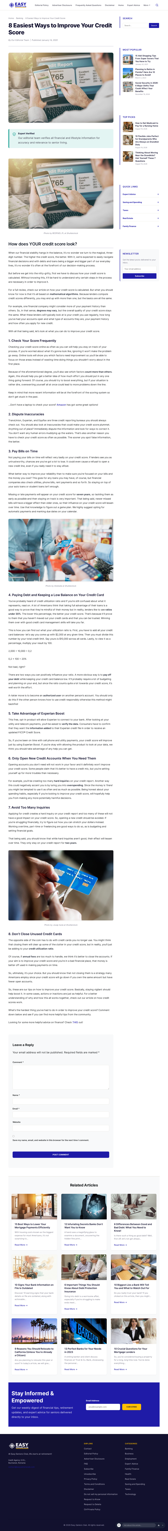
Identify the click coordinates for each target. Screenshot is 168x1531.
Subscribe (139, 276)
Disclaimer (110, 5)
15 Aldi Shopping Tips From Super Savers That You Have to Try (147, 58)
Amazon (61, 404)
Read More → (21, 1245)
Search (154, 25)
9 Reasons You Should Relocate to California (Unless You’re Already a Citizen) (34, 1352)
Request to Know (92, 1499)
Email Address (92, 1400)
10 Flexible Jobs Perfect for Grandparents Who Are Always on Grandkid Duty (147, 140)
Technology (130, 1494)
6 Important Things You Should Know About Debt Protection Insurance (82, 1288)
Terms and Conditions (94, 1484)
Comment (18, 1062)
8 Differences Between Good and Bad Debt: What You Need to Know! (133, 1227)
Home (121, 5)
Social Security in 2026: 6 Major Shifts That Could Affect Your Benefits (146, 87)
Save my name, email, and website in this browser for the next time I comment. (51, 1140)
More (146, 5)
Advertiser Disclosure (62, 5)
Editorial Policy (42, 5)
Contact (88, 1448)
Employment (131, 1458)
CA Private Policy (92, 1509)
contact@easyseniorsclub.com (21, 1467)
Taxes (125, 210)
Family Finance (129, 226)
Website (16, 1122)
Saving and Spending (132, 202)
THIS (75, 1022)
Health (128, 1474)
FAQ (86, 1463)
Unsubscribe (90, 1474)
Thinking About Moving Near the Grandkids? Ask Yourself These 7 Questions (146, 156)
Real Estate (128, 218)
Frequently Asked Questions (88, 5)
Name (16, 1095)
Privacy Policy (90, 1479)
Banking (19, 18)
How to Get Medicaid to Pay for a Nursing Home (146, 124)
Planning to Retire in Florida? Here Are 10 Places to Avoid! (145, 72)
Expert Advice (133, 5)
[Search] (157, 5)
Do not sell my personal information (101, 1494)
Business (129, 1453)
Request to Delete (92, 1504)
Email (16, 1108)
